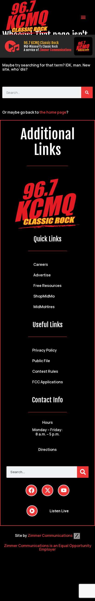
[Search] (87, 92)
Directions (47, 449)
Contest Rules (45, 371)
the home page (52, 112)
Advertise (42, 275)
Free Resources (47, 285)
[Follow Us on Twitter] (47, 490)
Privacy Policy (44, 350)
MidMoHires (44, 306)
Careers (40, 264)
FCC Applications (47, 381)
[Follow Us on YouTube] (63, 490)
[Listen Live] (12, 46)
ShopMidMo (44, 296)
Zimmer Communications (55, 50)
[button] (83, 17)
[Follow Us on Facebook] (31, 490)
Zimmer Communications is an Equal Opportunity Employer (47, 547)
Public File (41, 360)
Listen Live (59, 511)
